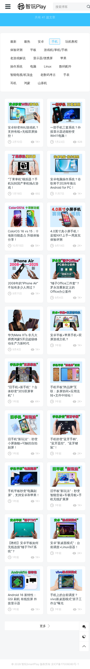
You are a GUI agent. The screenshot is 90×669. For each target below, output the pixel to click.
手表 (66, 74)
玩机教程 (71, 41)
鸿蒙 (27, 83)
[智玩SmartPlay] (32, 6)
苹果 (63, 58)
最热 (27, 41)
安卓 (41, 41)
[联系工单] (84, 627)
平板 (33, 50)
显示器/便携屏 (43, 58)
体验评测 (16, 50)
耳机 (13, 83)
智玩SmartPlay (30, 664)
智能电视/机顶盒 (21, 74)
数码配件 (65, 66)
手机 (55, 41)
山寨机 (42, 83)
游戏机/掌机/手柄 (56, 50)
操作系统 (16, 66)
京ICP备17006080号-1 (65, 664)
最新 (13, 41)
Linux (48, 66)
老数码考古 (48, 74)
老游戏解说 (18, 58)
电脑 (33, 66)
